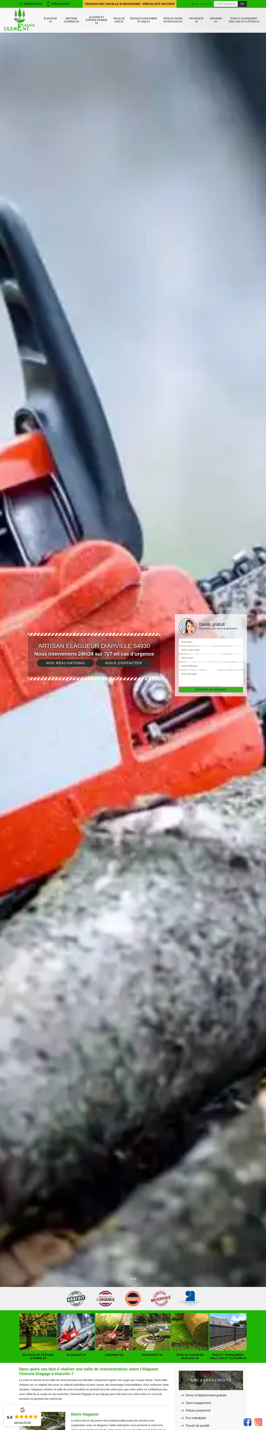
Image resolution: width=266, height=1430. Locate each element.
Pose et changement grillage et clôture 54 (244, 20)
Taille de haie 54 (119, 20)
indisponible (32, 4)
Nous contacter (123, 663)
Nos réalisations (65, 663)
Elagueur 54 (50, 20)
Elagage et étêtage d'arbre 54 (96, 20)
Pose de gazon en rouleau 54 (172, 20)
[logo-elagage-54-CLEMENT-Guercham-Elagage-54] (19, 20)
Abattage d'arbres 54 (71, 20)
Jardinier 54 (216, 20)
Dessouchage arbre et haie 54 (143, 20)
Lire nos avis (22, 1422)
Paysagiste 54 (196, 20)
